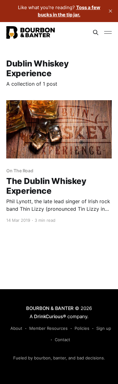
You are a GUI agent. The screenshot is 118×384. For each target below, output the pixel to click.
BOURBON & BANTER (50, 308)
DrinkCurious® (50, 316)
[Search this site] (96, 32)
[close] (110, 11)
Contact (62, 339)
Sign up (103, 328)
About (16, 328)
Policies (82, 328)
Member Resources (48, 328)
